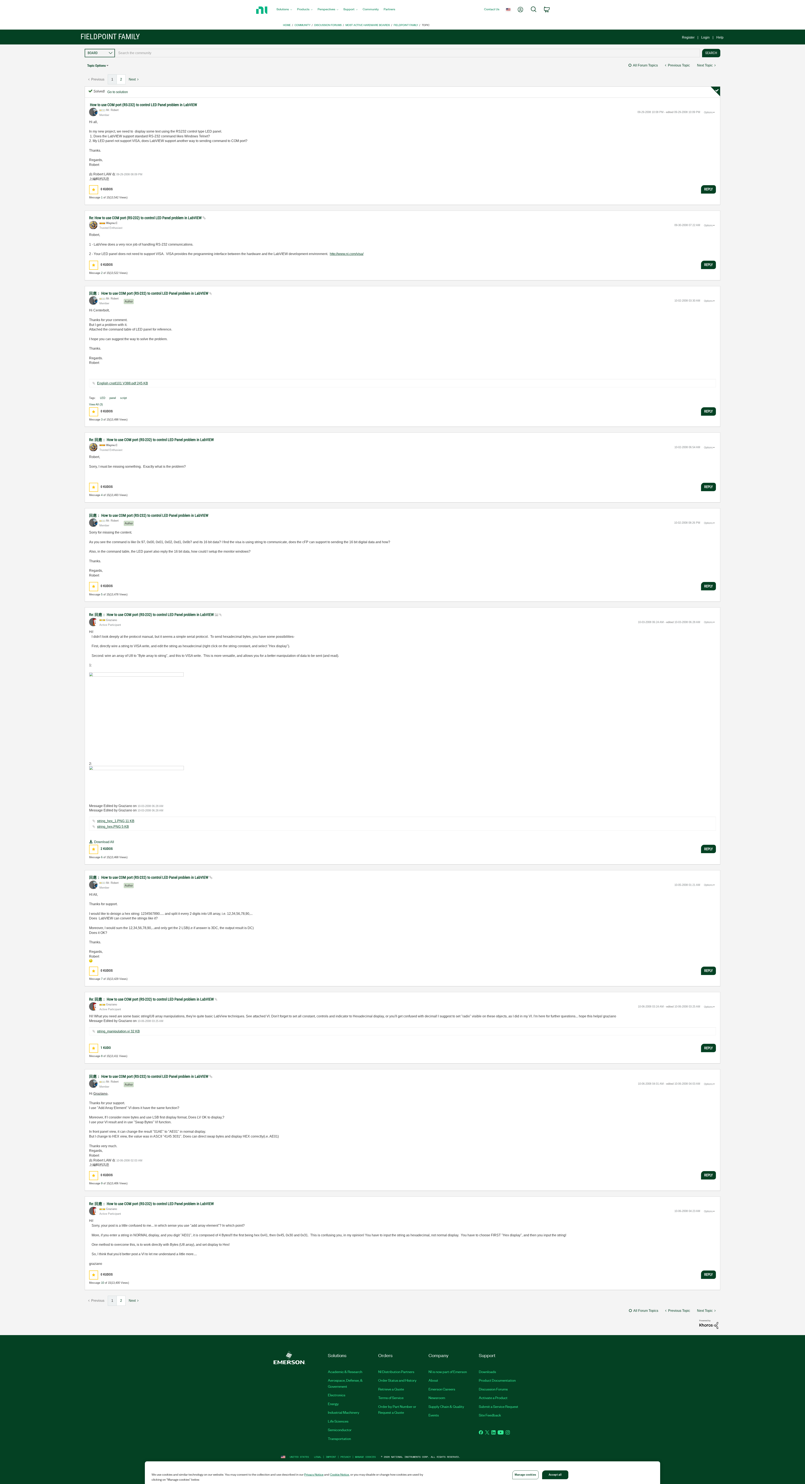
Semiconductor (340, 1429)
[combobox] (407, 53)
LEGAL (317, 1457)
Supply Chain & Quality (446, 1406)
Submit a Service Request (498, 1406)
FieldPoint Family (406, 25)
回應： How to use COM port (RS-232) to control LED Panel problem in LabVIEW (149, 293)
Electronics (336, 1395)
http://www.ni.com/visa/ (347, 254)
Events (433, 1415)
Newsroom (436, 1397)
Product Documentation (497, 1380)
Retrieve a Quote (391, 1389)
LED (102, 398)
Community (302, 25)
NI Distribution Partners (396, 1371)
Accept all (555, 1474)
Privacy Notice (313, 1474)
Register (688, 37)
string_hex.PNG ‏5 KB (113, 826)
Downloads (487, 1371)
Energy (333, 1403)
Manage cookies (365, 1457)
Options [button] (708, 112)
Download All (104, 842)
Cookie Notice (339, 1474)
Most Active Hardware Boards (367, 25)
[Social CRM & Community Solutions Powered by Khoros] (708, 1324)
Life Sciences (338, 1421)
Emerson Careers (441, 1389)
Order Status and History (397, 1380)
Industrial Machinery (343, 1412)
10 (102, 1282)
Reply (708, 189)
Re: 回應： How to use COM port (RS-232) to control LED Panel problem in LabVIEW (151, 439)
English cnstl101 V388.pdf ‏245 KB (122, 383)
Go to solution (117, 92)
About (433, 1380)
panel (112, 398)
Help (719, 37)
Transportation (339, 1438)
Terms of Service (391, 1397)
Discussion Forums (328, 25)
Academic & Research (345, 1371)
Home (287, 25)
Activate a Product (493, 1397)
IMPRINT (331, 1457)
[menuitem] (284, 10)
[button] (93, 189)
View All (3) (96, 404)
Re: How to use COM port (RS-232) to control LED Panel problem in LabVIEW (146, 218)
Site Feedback (490, 1415)
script (123, 398)
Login (705, 37)
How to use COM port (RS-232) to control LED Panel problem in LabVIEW (143, 105)
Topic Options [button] (96, 66)
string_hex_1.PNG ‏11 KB (115, 821)
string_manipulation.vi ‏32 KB (118, 1031)
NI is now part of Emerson (447, 1371)
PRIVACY (345, 1457)
